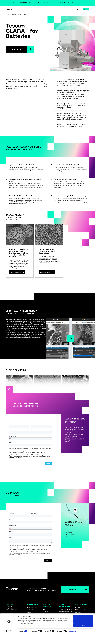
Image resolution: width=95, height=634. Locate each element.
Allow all (83, 617)
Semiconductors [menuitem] (31, 610)
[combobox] (86, 9)
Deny (83, 625)
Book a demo (16, 49)
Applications (21, 9)
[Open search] (77, 9)
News (58, 9)
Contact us (72, 589)
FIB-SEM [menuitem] (45, 611)
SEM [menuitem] (44, 609)
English (84, 9)
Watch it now (75, 2)
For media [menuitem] (78, 607)
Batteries (20, 14)
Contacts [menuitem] (78, 612)
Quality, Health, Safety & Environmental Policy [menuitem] (66, 610)
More (71, 9)
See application (16, 272)
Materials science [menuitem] (32, 607)
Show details (72, 631)
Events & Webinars (49, 9)
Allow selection (83, 621)
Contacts (65, 9)
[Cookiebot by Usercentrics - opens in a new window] (9, 631)
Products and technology (34, 9)
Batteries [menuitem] (29, 612)
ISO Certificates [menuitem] (64, 613)
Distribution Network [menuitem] (81, 610)
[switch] (40, 631)
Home (7, 14)
